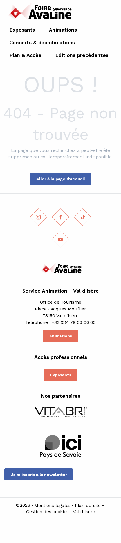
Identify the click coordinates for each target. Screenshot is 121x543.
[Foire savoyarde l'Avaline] (38, 12)
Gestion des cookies (47, 511)
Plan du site (88, 505)
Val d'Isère (84, 511)
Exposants (60, 375)
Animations (60, 336)
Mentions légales (52, 505)
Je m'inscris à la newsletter (38, 474)
